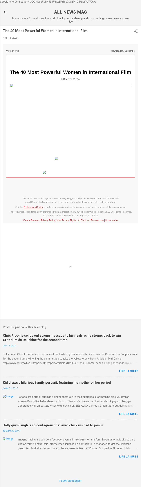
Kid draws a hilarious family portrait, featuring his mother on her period (57, 382)
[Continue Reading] (70, 158)
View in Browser (31, 220)
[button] (136, 31)
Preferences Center (33, 207)
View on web (12, 51)
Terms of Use (97, 220)
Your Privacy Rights (66, 220)
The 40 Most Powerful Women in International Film (70, 72)
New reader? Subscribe (123, 51)
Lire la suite (128, 371)
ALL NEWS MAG (70, 12)
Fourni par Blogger (70, 480)
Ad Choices (83, 220)
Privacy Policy (48, 220)
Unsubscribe (111, 220)
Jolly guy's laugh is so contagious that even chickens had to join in (53, 425)
